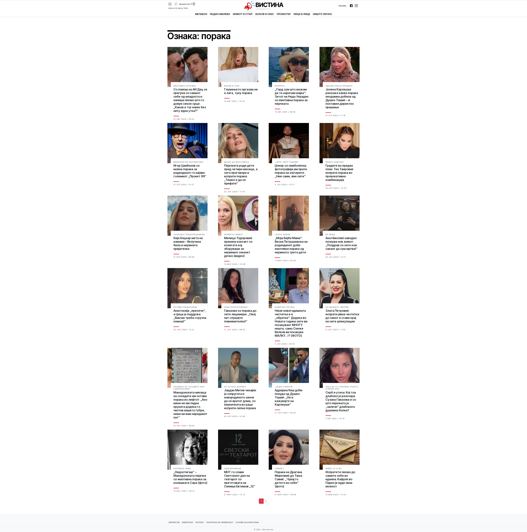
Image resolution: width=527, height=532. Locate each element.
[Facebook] (351, 5)
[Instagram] (356, 5)
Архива (342, 5)
